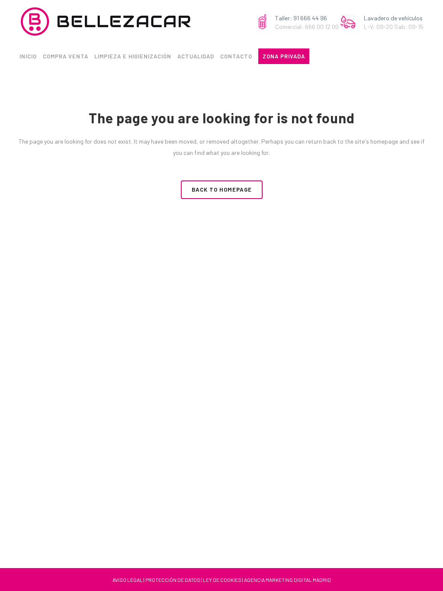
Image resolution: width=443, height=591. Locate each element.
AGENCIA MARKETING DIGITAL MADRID (287, 580)
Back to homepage (222, 189)
